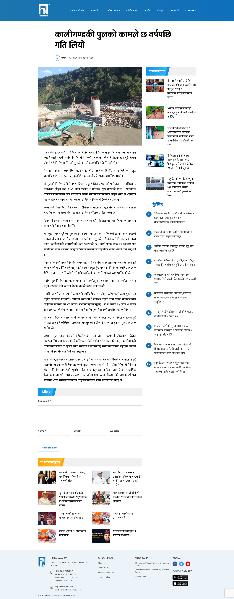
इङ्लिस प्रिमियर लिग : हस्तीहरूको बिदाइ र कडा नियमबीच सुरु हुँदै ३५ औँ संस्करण (174, 262)
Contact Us (103, 568)
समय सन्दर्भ (190, 10)
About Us (102, 563)
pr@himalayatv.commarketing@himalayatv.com (68, 588)
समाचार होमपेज (77, 10)
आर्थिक (147, 10)
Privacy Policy (104, 577)
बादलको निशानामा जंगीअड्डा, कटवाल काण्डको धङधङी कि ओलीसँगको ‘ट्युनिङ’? (172, 297)
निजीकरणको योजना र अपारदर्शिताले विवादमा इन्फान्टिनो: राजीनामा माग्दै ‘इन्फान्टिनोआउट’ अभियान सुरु (172, 349)
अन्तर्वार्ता (174, 10)
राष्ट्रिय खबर (132, 10)
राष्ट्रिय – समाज (112, 10)
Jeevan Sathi (140, 576)
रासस (63, 58)
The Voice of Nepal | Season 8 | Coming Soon (152, 564)
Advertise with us (106, 572)
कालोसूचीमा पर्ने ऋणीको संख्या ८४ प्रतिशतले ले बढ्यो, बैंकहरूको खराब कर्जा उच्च (175, 279)
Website (114, 430)
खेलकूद (160, 10)
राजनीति (95, 10)
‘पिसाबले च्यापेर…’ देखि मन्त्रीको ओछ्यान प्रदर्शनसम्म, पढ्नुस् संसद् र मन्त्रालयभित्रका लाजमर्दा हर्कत (174, 218)
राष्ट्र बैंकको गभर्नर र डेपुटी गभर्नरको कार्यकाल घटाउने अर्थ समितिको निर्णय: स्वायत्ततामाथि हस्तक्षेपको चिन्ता (173, 367)
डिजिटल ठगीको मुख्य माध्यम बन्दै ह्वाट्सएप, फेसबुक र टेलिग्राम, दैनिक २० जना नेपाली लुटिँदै (173, 330)
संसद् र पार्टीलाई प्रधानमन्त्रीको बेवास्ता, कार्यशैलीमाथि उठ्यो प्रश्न (173, 314)
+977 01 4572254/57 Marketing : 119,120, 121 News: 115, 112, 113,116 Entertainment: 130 (66, 576)
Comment (44, 401)
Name (42, 430)
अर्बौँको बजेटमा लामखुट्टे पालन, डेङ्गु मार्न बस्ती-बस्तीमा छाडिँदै (174, 248)
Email (77, 430)
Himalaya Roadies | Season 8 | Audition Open (152, 570)
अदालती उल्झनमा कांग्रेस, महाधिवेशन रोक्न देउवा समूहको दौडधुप (173, 234)
